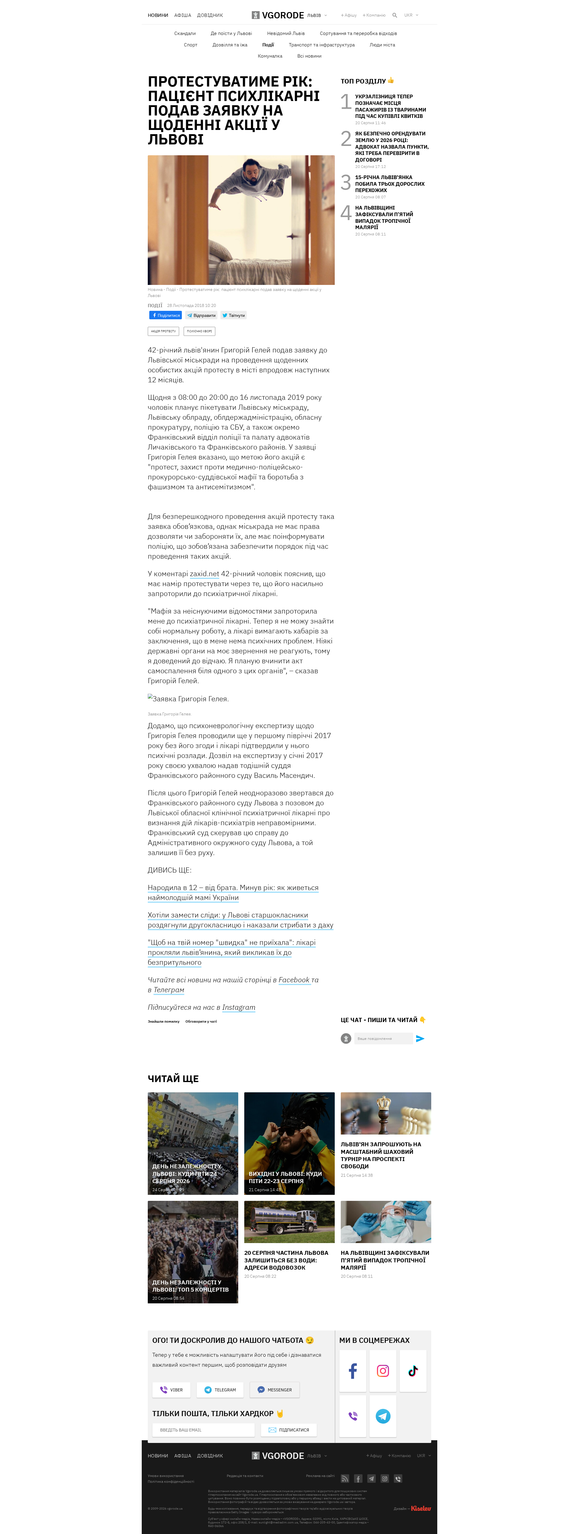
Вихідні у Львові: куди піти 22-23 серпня (285, 1177)
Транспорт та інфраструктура (322, 45)
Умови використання (166, 1476)
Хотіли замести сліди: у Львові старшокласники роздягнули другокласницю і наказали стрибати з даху (241, 920)
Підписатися (294, 1430)
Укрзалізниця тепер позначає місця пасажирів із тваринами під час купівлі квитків (390, 106)
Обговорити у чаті (201, 1021)
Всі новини (309, 56)
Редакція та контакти (245, 1476)
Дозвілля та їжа (230, 45)
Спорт (191, 45)
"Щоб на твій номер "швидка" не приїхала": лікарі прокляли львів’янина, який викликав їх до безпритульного (232, 952)
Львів (314, 1456)
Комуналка (270, 56)
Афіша (182, 15)
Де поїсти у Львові (231, 33)
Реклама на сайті (320, 1476)
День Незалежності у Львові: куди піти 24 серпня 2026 (186, 1174)
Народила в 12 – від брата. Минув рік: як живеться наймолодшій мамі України (233, 892)
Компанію (376, 15)
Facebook (295, 979)
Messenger (280, 1390)
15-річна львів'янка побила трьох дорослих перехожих (390, 184)
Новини (158, 15)
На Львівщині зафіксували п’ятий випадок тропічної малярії (384, 217)
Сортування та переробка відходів (358, 33)
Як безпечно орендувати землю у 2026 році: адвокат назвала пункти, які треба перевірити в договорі (392, 146)
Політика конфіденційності (171, 1481)
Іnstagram (238, 1007)
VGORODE (283, 1455)
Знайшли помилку (163, 1021)
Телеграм (168, 989)
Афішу (351, 15)
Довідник (210, 15)
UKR (408, 15)
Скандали (185, 33)
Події (268, 45)
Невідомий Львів (286, 33)
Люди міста (382, 45)
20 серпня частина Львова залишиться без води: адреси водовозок (286, 1260)
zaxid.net (204, 573)
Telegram (225, 1390)
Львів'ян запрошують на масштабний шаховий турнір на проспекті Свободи (381, 1155)
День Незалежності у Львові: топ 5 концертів (190, 1286)
